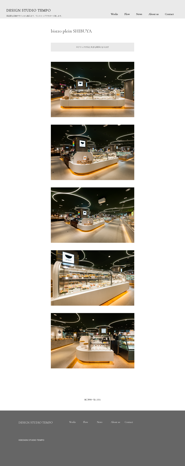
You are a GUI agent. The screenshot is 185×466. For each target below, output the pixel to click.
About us (154, 14)
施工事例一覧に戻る (92, 400)
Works (114, 14)
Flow (127, 14)
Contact (169, 14)
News (139, 14)
